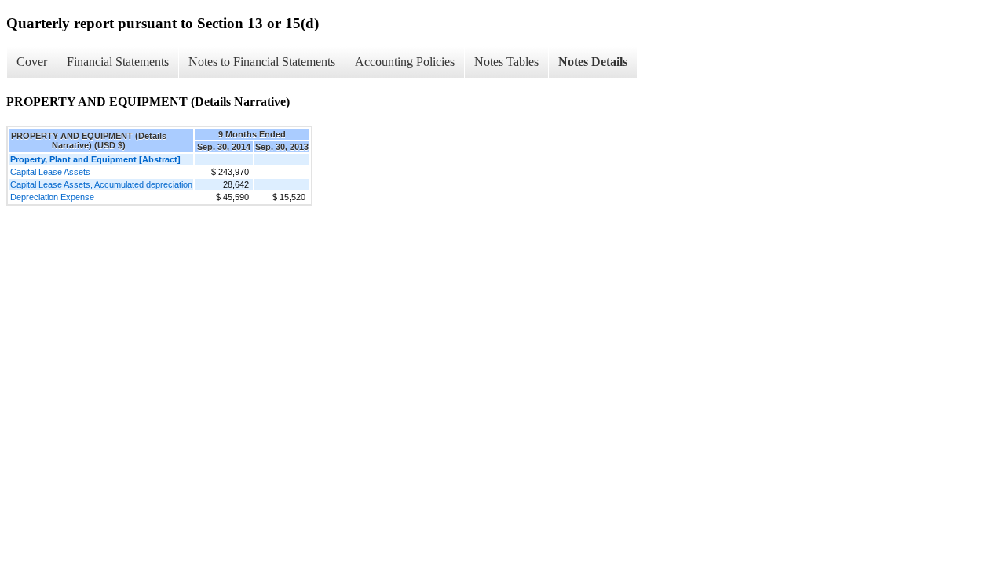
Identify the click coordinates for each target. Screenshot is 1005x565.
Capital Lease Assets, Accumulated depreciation (101, 184)
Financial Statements (118, 61)
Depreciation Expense (52, 197)
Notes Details (592, 61)
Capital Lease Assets (50, 172)
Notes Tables (506, 61)
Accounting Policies (405, 61)
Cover (31, 61)
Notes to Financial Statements (261, 61)
